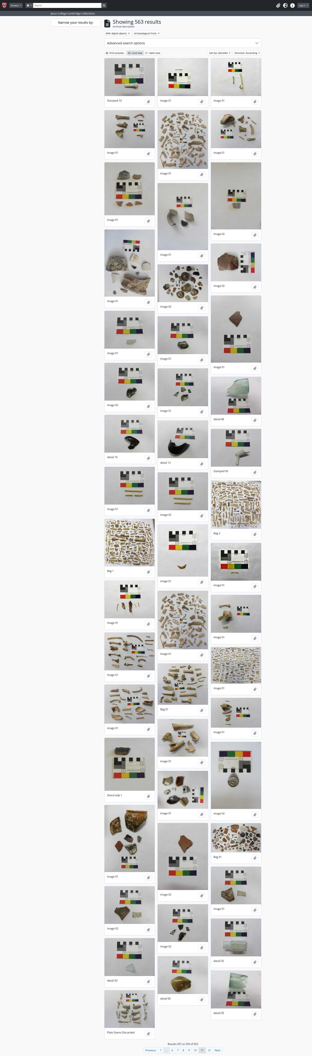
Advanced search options (126, 43)
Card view (136, 53)
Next (217, 1050)
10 (195, 1050)
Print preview (116, 53)
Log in (302, 5)
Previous (150, 1050)
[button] (278, 5)
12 (209, 1050)
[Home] (5, 5)
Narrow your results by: (75, 22)
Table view (154, 53)
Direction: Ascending (246, 53)
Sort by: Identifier (219, 53)
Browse (15, 5)
